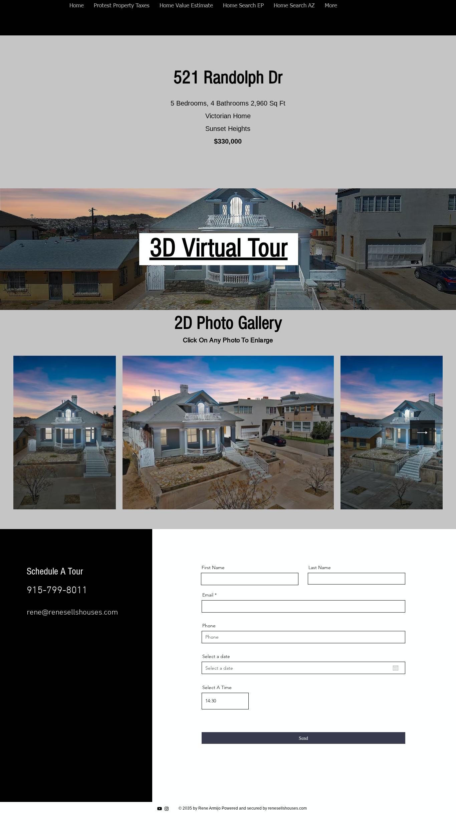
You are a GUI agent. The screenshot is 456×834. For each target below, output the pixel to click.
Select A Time (217, 687)
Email (207, 595)
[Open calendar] (395, 668)
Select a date (216, 656)
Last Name (319, 567)
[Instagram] (166, 808)
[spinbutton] (225, 701)
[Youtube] (159, 808)
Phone (209, 625)
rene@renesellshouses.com (72, 612)
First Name (213, 567)
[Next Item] (422, 432)
